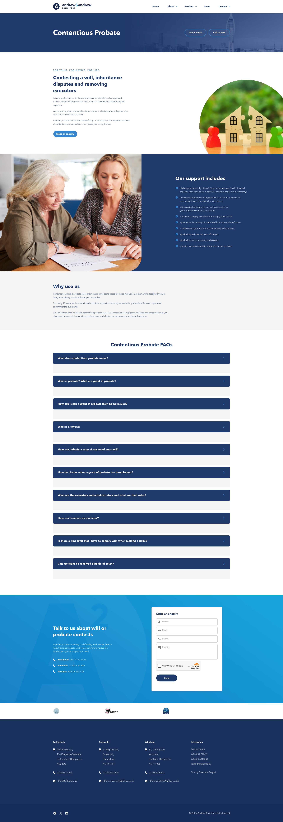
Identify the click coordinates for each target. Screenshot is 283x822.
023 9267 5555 (78, 659)
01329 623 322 (76, 671)
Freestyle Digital (207, 772)
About (171, 6)
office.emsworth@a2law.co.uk (118, 780)
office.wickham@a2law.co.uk (164, 780)
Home (155, 6)
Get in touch (195, 32)
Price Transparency (201, 763)
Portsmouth (59, 742)
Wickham (149, 742)
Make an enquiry (65, 134)
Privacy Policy (198, 748)
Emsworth (104, 742)
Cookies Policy (199, 753)
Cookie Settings (199, 758)
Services (189, 6)
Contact (223, 6)
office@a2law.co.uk (67, 780)
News (207, 6)
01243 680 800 (77, 665)
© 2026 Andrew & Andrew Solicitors (207, 813)
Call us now (219, 32)
